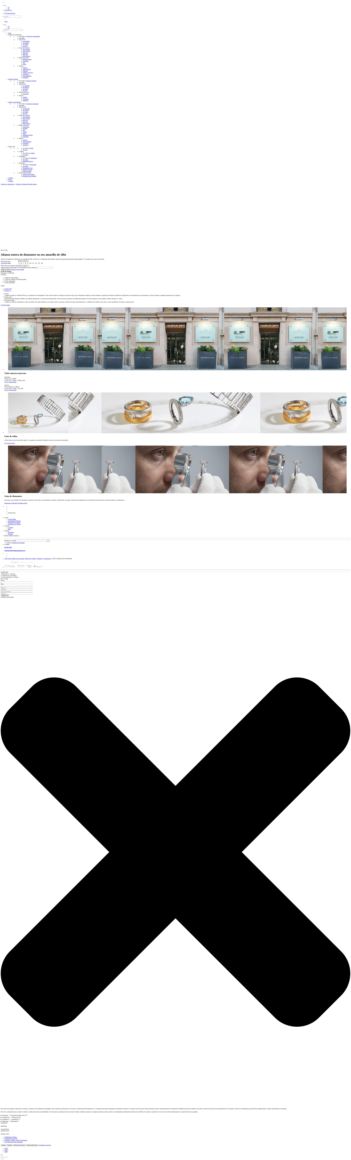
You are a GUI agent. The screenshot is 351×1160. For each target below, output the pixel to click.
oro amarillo (26, 41)
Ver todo (25, 150)
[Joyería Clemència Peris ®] (9, 13)
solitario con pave (28, 72)
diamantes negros (28, 135)
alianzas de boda (31, 81)
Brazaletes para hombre (29, 176)
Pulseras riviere (27, 171)
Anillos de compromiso (7, 184)
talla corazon (26, 51)
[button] (175, 852)
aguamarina (26, 127)
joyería (31, 148)
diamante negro (27, 59)
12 (36, 263)
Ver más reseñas (5, 305)
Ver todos (21, 38)
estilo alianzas (27, 69)
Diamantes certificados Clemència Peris (15, 503)
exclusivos (26, 74)
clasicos (25, 67)
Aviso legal (7, 558)
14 (42, 263)
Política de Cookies (30, 558)
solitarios (25, 71)
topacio (25, 132)
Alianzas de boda (13, 79)
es (5, 5)
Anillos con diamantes (14, 102)
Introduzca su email (10, 540)
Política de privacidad (18, 558)
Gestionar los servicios (10, 1138)
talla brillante (26, 49)
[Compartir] (5, 1157)
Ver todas (21, 82)
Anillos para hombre (28, 174)
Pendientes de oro (28, 161)
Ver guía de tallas (6, 263)
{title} (6, 1148)
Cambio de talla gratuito (15, 508)
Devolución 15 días (13, 509)
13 (39, 263)
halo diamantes (27, 76)
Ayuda (10, 179)
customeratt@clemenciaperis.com (14, 550)
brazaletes (33, 164)
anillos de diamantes (32, 104)
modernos (25, 77)
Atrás (9, 33)
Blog (9, 529)
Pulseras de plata (27, 169)
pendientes (34, 158)
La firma (10, 178)
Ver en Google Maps (10, 382)
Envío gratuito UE (13, 506)
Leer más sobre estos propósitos (13, 1142)
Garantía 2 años (12, 511)
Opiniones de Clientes (14, 524)
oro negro (25, 44)
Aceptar (3, 1145)
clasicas (25, 97)
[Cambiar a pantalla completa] (3, 1157)
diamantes (25, 94)
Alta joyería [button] (11, 146)
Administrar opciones (10, 1137)
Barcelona (11, 532)
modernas (25, 100)
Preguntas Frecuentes (14, 522)
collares (33, 153)
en (8, 8)
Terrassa (10, 534)
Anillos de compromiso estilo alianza (26, 184)
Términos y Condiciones (44, 558)
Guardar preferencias (32, 1145)
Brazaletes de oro (28, 168)
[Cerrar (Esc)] (7, 1157)
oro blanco (26, 43)
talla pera (25, 54)
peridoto (25, 128)
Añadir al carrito (5, 269)
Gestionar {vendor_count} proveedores (15, 1140)
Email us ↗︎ (7, 290)
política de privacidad (18, 543)
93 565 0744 (8, 289)
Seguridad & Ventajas (14, 521)
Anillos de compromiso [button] (14, 35)
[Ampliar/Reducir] (1, 1157)
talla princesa (26, 56)
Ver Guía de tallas (9, 443)
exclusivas (26, 99)
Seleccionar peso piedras (9, 265)
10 (30, 263)
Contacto (10, 181)
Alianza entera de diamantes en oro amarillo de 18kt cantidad (18, 267)
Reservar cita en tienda (17, 269)
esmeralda (25, 61)
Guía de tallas (12, 519)
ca (8, 7)
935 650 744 (8, 10)
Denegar (9, 1145)
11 (33, 263)
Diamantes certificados (14, 514)
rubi (24, 62)
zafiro (24, 64)
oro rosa (25, 46)
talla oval (25, 53)
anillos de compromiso (33, 36)
